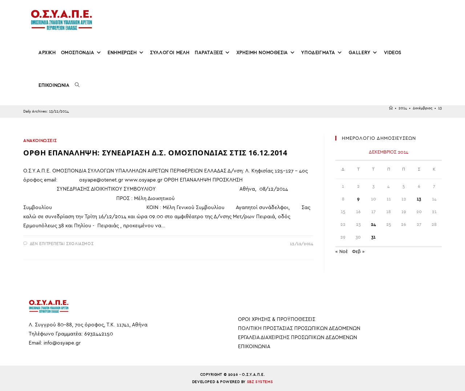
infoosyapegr (62, 343)
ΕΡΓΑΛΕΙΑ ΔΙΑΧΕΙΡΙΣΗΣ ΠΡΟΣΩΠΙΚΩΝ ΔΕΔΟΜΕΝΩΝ (297, 337)
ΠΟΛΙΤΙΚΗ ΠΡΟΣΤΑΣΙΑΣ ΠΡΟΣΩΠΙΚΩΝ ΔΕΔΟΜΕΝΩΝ (299, 328)
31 (373, 237)
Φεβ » (358, 251)
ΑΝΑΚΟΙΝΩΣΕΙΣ (40, 140)
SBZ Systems (260, 382)
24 (373, 224)
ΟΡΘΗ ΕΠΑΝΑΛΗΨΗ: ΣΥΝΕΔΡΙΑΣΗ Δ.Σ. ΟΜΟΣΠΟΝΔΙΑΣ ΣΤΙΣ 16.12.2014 (155, 153)
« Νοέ (341, 251)
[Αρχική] (391, 108)
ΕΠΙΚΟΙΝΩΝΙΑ (254, 346)
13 (440, 108)
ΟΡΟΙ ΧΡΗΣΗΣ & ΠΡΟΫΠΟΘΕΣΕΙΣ (276, 319)
